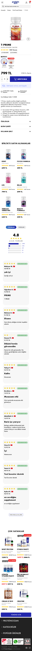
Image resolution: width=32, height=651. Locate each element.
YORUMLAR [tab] (11, 227)
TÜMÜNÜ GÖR (16, 615)
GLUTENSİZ (14, 52)
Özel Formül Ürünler (17, 10)
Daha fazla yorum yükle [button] (16, 514)
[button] (4, 63)
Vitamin (9, 10)
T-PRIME (26, 10)
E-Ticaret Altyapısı (8, 649)
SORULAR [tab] (21, 227)
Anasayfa (3, 10)
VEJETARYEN (5, 52)
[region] (15, 244)
